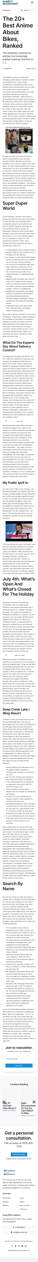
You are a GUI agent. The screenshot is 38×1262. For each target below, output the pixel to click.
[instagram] (19, 1246)
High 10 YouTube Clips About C (9, 1105)
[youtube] (22, 1246)
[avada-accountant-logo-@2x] (10, 1)
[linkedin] (26, 1246)
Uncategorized (7, 68)
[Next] (34, 1102)
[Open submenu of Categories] (11, 10)
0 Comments (12, 1110)
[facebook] (12, 1246)
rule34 (29, 741)
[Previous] (4, 1102)
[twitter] (15, 1246)
